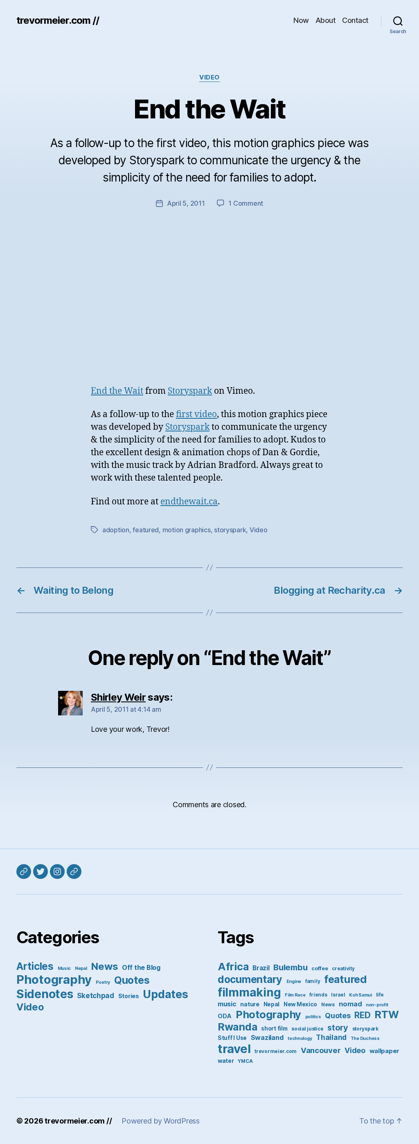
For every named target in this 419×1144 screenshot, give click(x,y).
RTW (386, 1014)
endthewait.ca (189, 501)
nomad (350, 1004)
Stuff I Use (232, 1038)
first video (196, 414)
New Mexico (300, 1004)
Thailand (331, 1037)
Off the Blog (141, 967)
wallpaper (384, 1051)
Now (301, 20)
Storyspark (190, 391)
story (337, 1028)
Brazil (260, 968)
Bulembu (290, 967)
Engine (293, 981)
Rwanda (237, 1027)
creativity (343, 968)
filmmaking (249, 992)
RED (362, 1015)
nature (249, 1004)
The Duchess (365, 1038)
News (104, 966)
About (325, 20)
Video (209, 77)
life (380, 995)
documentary (250, 979)
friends (318, 995)
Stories (128, 995)
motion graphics (186, 530)
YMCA (245, 1061)
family (312, 981)
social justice (307, 1029)
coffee (319, 968)
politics (313, 1016)
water (226, 1061)
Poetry (103, 982)
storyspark (230, 530)
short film (274, 1028)
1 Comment (245, 203)
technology (300, 1038)
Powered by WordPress (161, 1121)
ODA (225, 1015)
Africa (233, 966)
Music (64, 968)
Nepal (81, 968)
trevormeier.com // (57, 20)
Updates (165, 994)
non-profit (377, 1005)
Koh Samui (360, 995)
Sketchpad (95, 996)
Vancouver (321, 1050)
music (227, 1004)
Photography (54, 979)
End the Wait (117, 391)
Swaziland (267, 1037)
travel (234, 1049)
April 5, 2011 (186, 203)
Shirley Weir (118, 697)
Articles (35, 966)
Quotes (131, 980)
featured (146, 530)
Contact (355, 20)
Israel (338, 995)
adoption (115, 530)
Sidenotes (44, 994)
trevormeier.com (276, 1051)
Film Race (295, 995)
